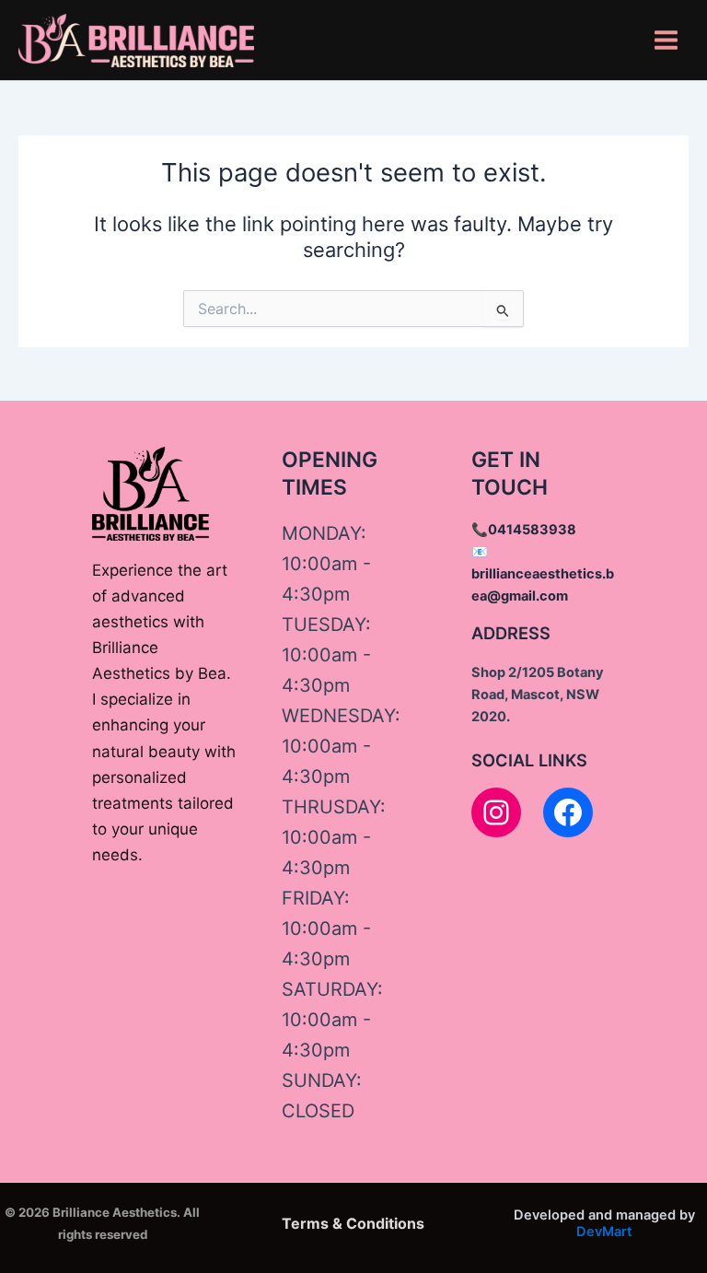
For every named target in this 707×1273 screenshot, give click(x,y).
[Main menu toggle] (666, 40)
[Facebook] (568, 812)
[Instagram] (496, 812)
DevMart (604, 1231)
